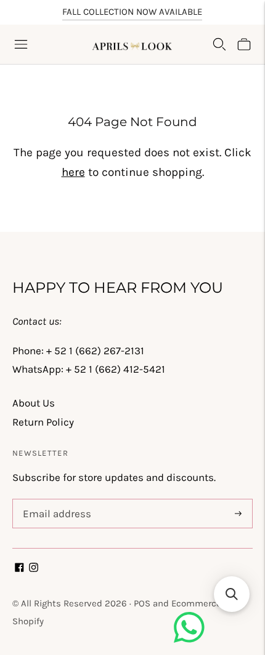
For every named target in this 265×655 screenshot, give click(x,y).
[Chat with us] (189, 639)
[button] (232, 594)
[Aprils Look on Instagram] (33, 568)
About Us (33, 403)
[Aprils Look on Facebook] (19, 568)
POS (142, 603)
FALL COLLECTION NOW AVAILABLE (132, 11)
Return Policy (43, 422)
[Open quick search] (219, 44)
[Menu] (21, 44)
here (73, 172)
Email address (54, 500)
